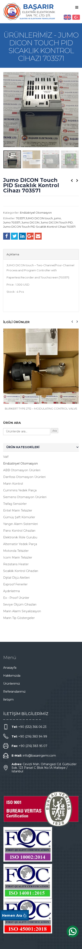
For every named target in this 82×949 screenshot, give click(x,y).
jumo (57, 218)
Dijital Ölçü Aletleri (16, 578)
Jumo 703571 (11, 222)
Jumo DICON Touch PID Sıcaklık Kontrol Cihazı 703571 (39, 226)
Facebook (6, 236)
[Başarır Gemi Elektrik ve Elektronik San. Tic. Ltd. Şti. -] (29, 11)
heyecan (14, 236)
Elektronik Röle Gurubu (20, 537)
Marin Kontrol (13, 484)
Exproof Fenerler (15, 584)
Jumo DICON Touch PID (57, 222)
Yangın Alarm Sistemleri (20, 524)
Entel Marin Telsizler (17, 510)
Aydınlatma (11, 591)
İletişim (8, 699)
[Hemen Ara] (14, 915)
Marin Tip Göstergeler (19, 618)
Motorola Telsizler (16, 551)
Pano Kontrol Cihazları (19, 531)
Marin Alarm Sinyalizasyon (22, 611)
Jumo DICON (30, 222)
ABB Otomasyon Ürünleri (21, 470)
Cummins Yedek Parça (20, 490)
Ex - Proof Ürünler (16, 598)
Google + (30, 236)
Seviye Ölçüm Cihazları (19, 604)
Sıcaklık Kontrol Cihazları (20, 571)
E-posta (38, 236)
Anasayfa (9, 668)
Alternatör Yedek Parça (20, 544)
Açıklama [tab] (13, 254)
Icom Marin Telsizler (17, 557)
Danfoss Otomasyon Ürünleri (24, 477)
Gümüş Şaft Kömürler (19, 517)
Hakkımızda (11, 675)
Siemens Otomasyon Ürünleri (24, 497)
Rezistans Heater (16, 564)
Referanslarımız (14, 691)
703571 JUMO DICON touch (34, 218)
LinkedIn (22, 236)
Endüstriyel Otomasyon (36, 212)
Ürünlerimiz (11, 683)
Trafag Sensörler (15, 504)
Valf (5, 457)
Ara (54, 430)
